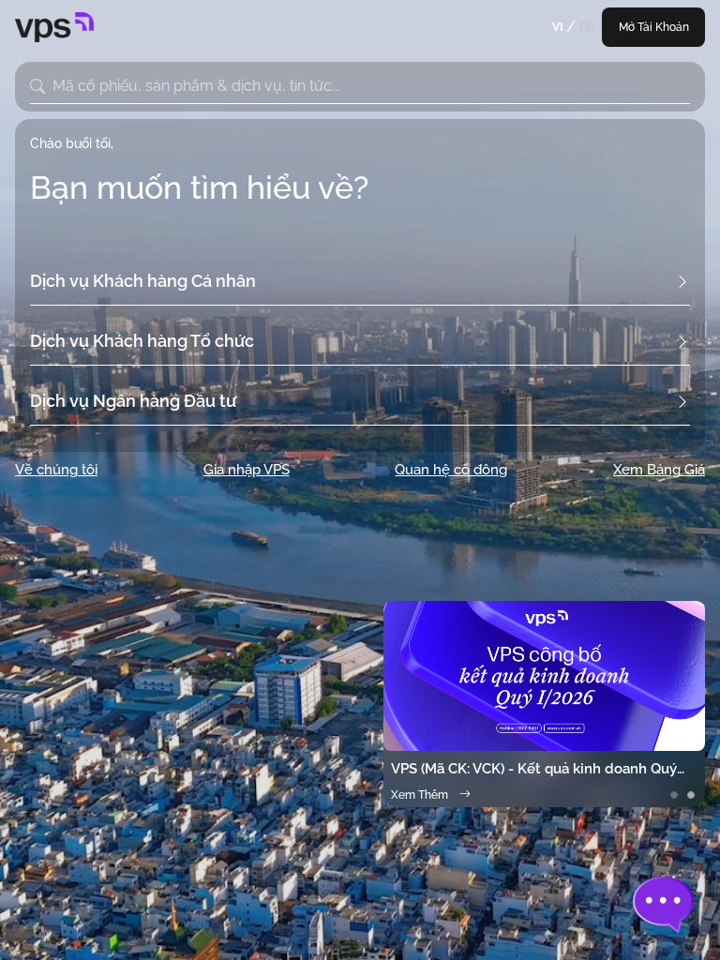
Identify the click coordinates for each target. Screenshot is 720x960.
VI (557, 27)
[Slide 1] (674, 795)
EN (586, 27)
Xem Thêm (419, 795)
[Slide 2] (691, 795)
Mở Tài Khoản (654, 27)
